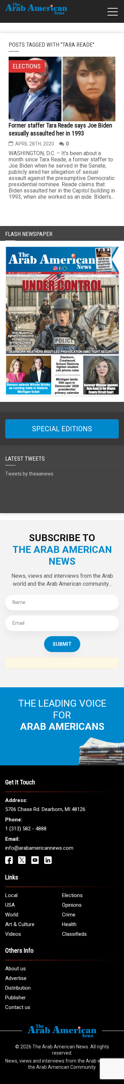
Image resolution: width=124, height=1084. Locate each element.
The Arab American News (60, 1046)
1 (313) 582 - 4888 (25, 829)
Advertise (16, 978)
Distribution (18, 988)
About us (15, 968)
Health (69, 924)
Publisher (15, 998)
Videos (13, 934)
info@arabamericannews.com (39, 848)
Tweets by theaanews (29, 474)
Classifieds (74, 934)
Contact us (17, 1007)
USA (10, 905)
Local (11, 895)
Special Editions (62, 429)
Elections (72, 895)
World (11, 915)
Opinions (72, 905)
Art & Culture (19, 924)
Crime (68, 915)
